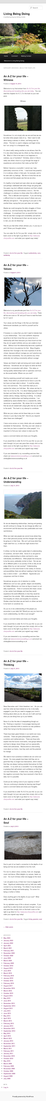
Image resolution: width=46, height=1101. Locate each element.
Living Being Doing (17, 14)
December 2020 (9, 953)
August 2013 (8, 1008)
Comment (14, 56)
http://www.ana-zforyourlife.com (27, 912)
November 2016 (9, 988)
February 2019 (9, 975)
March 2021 (8, 948)
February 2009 (9, 1066)
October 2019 (8, 966)
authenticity (33, 253)
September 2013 (9, 1006)
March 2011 (8, 1048)
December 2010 (9, 1056)
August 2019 (8, 968)
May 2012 (7, 1033)
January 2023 (8, 940)
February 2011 (9, 1051)
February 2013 (9, 1023)
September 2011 (9, 1046)
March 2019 (8, 973)
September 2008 (9, 1073)
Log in (6, 1087)
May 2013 (7, 1016)
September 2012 (9, 1031)
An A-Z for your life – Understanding (16, 480)
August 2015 (8, 996)
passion (35, 919)
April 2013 (7, 1018)
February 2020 (9, 963)
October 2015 (8, 993)
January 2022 (8, 943)
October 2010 (8, 1058)
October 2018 (8, 980)
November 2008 (9, 1068)
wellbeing (7, 255)
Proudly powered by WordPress (23, 1096)
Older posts (8, 927)
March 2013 (8, 1021)
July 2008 (7, 1078)
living (30, 919)
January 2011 (8, 1053)
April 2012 (7, 1036)
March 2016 (8, 991)
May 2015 (7, 998)
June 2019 (7, 970)
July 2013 (7, 1011)
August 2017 (8, 986)
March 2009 (8, 1063)
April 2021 (7, 945)
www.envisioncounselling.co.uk (21, 456)
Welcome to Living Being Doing (14, 61)
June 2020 (7, 958)
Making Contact (26, 56)
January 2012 (8, 1041)
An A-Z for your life (16, 253)
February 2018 (9, 983)
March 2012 (8, 1038)
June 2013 (7, 1013)
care (38, 253)
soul (40, 919)
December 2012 (9, 1028)
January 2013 (8, 1026)
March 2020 (8, 960)
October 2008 (8, 1071)
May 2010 (7, 1061)
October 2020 (8, 955)
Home (6, 56)
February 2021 (9, 950)
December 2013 (9, 1003)
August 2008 (8, 1076)
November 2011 (9, 1043)
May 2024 (7, 938)
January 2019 (8, 978)
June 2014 (7, 1001)
